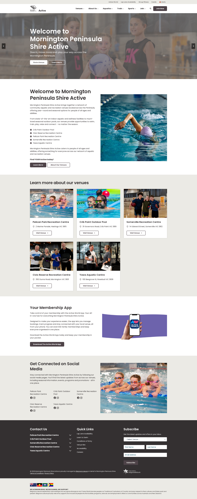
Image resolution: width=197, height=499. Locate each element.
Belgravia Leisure (82, 471)
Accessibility (82, 448)
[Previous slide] (3, 46)
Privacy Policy (49, 473)
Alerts (163, 2)
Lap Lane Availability (128, 2)
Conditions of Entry (84, 441)
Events (154, 2)
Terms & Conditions (37, 473)
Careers (80, 452)
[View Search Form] (150, 8)
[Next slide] (193, 46)
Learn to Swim (82, 437)
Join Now (160, 8)
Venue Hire (81, 445)
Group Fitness (144, 2)
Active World (113, 2)
